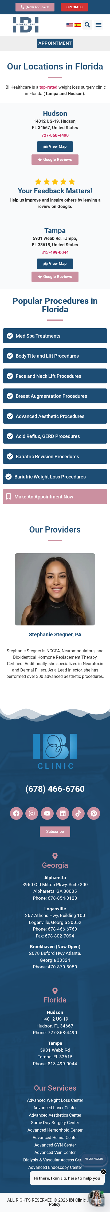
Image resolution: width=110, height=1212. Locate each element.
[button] (87, 25)
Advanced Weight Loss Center (55, 1100)
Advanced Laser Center (55, 1107)
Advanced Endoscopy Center (55, 1167)
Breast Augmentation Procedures (51, 396)
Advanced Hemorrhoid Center (55, 1130)
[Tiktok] (78, 813)
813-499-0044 (55, 252)
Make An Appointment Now (43, 496)
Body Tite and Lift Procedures (47, 356)
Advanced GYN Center (55, 1145)
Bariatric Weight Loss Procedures (50, 477)
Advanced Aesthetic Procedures (50, 416)
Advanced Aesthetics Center (55, 1115)
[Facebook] (16, 813)
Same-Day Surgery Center (55, 1122)
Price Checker (94, 1158)
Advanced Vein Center (55, 1152)
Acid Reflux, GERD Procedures (48, 436)
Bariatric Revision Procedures (47, 456)
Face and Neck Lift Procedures (48, 376)
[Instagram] (31, 813)
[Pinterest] (93, 813)
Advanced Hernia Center (55, 1137)
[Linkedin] (62, 813)
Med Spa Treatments (38, 336)
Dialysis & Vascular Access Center (55, 1159)
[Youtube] (47, 813)
